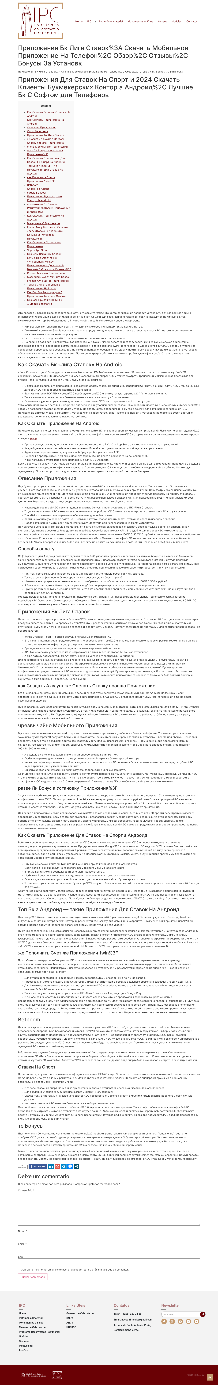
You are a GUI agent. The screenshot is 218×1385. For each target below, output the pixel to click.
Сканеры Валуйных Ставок (44, 254)
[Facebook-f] (164, 1321)
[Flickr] (188, 1321)
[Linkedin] (196, 1321)
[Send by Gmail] (57, 1166)
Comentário (26, 1190)
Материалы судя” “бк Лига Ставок (48, 277)
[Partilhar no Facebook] (38, 1166)
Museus (162, 21)
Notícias (177, 21)
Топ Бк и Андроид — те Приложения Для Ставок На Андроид (45, 169)
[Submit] (202, 1314)
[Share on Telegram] (64, 1166)
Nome (22, 1231)
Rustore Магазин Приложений (46, 273)
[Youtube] (180, 1321)
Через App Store (37, 250)
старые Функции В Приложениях (48, 280)
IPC (89, 21)
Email (22, 1244)
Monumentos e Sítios (140, 21)
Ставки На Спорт (38, 188)
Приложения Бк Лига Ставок (45, 135)
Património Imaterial (111, 21)
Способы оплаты (37, 131)
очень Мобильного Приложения (47, 146)
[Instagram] (172, 1321)
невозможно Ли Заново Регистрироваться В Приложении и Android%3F (48, 207)
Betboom (32, 185)
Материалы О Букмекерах (43, 223)
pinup (33, 438)
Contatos (192, 21)
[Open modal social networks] (76, 1166)
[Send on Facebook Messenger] (70, 1166)
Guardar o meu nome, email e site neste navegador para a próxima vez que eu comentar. (75, 1269)
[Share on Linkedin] (51, 1166)
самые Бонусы (36, 192)
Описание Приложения (41, 127)
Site (20, 1256)
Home (79, 21)
